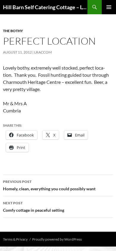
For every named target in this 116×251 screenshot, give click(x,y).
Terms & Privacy (15, 239)
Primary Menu (109, 7)
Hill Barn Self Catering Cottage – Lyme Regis (45, 7)
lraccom (43, 52)
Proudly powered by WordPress (57, 239)
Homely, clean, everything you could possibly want (49, 185)
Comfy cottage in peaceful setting (33, 207)
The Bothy (13, 31)
